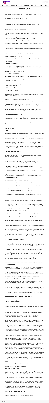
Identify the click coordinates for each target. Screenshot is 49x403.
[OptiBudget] (7, 2)
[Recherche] (43, 2)
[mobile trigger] (2, 2)
